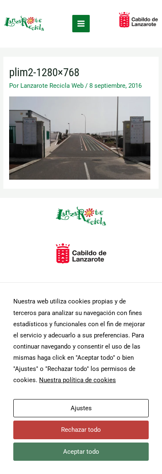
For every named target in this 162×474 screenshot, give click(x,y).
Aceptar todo (81, 451)
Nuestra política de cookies (77, 380)
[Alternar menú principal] (81, 23)
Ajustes (81, 408)
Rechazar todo (81, 429)
